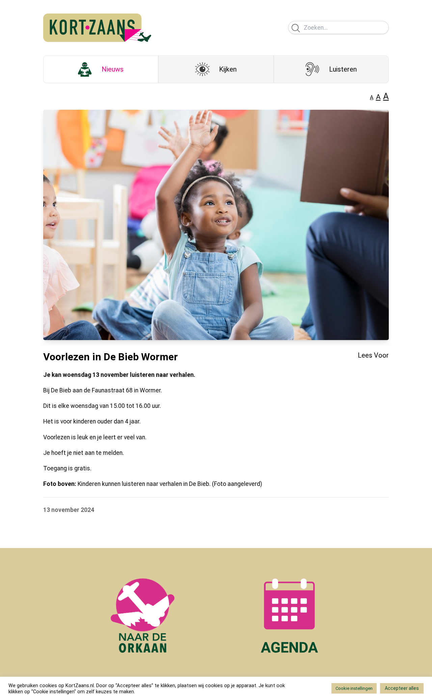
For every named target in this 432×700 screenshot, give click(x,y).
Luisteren (343, 69)
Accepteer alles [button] (402, 688)
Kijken (228, 69)
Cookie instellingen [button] (354, 688)
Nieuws (113, 69)
